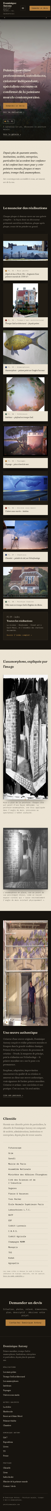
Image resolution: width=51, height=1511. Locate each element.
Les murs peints (9, 1372)
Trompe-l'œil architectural (14, 1377)
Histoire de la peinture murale (15, 1482)
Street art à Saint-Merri (12, 1416)
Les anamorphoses (10, 1381)
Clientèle (6, 1468)
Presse (5, 1456)
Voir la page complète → (13, 1276)
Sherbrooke (8, 1412)
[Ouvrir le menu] (22, 8)
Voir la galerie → (12, 134)
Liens (5, 1473)
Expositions (8, 1442)
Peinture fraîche (9, 1421)
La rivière (7, 1407)
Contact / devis (9, 1486)
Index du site (8, 1477)
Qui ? (5, 1438)
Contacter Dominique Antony (25, 1323)
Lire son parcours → (13, 1095)
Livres (5, 1447)
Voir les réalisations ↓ (13, 112)
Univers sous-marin (11, 1395)
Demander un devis (40, 8)
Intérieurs (7, 1386)
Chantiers (7, 1426)
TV (4, 1451)
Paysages (7, 1391)
